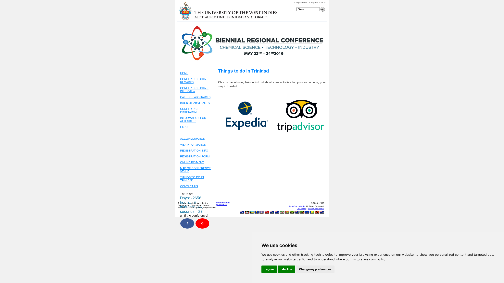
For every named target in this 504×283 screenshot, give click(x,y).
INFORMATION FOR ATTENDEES (193, 119)
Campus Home (301, 2)
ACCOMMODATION (192, 138)
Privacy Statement (316, 208)
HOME (184, 73)
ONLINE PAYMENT (192, 162)
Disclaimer (301, 208)
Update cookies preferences (223, 203)
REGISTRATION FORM (195, 156)
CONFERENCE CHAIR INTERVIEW (194, 89)
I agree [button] (269, 269)
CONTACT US (189, 186)
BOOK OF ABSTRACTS (195, 103)
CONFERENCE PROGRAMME (189, 110)
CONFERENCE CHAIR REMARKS (194, 80)
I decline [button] (286, 269)
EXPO (184, 127)
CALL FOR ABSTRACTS (195, 97)
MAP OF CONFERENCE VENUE (195, 170)
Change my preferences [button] (315, 269)
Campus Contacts (317, 2)
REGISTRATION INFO (194, 150)
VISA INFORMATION (193, 144)
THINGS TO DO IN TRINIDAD (192, 179)
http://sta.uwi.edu (297, 206)
